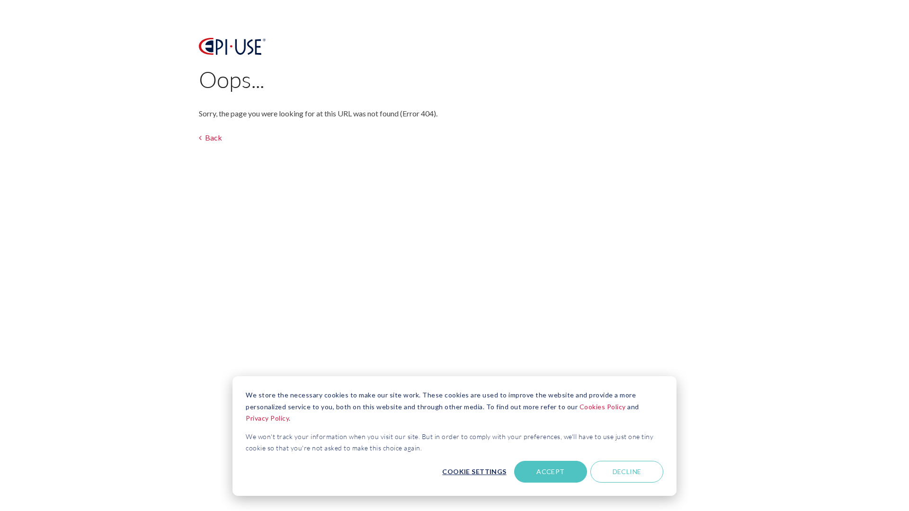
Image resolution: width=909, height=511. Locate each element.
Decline (627, 471)
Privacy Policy (267, 418)
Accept (550, 471)
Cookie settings (474, 471)
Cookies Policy (602, 407)
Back (213, 137)
